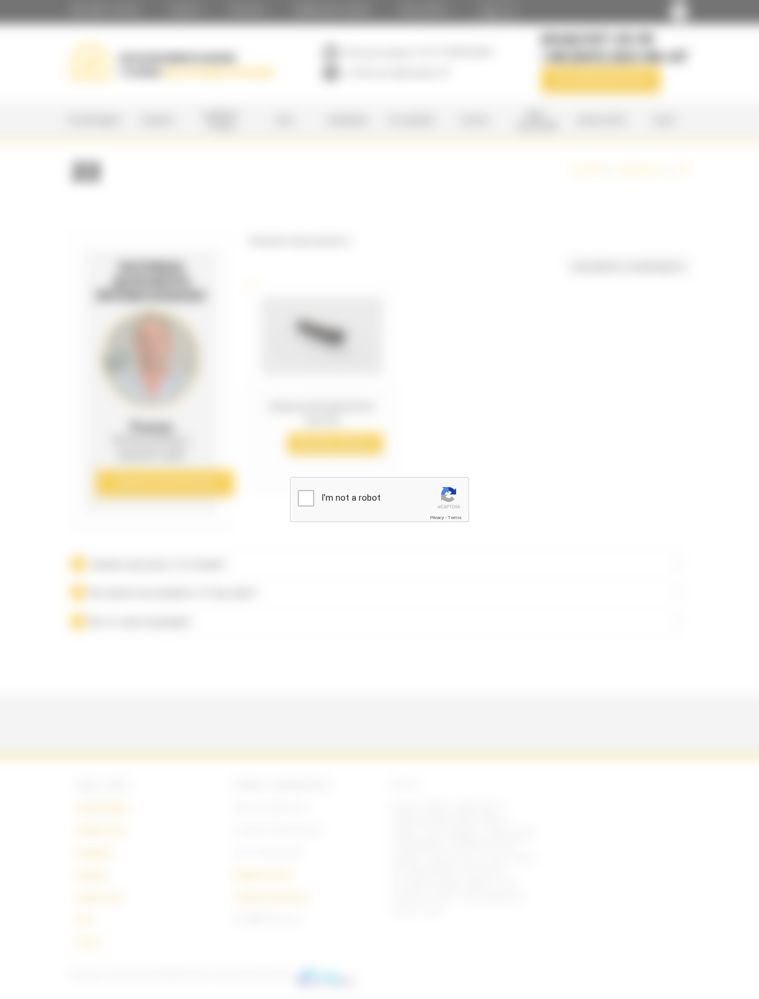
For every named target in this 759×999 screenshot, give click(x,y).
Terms (455, 517)
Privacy (437, 517)
